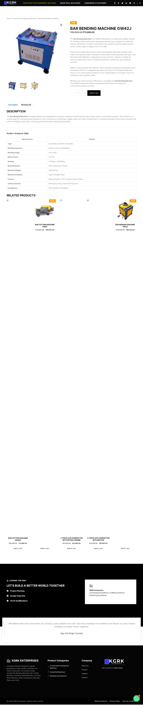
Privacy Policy (115, 701)
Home (9, 18)
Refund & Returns (101, 701)
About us (85, 666)
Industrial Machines (70, 3)
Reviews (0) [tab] (26, 105)
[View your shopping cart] (115, 3)
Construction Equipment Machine (39, 3)
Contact (84, 677)
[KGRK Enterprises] (10, 3)
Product (84, 670)
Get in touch (118, 668)
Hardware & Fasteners (96, 3)
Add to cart (94, 93)
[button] (140, 3)
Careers (84, 673)
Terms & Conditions (129, 701)
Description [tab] (13, 105)
